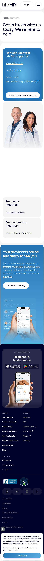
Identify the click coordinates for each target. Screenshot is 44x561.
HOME (5, 18)
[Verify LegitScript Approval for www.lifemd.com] (24, 481)
